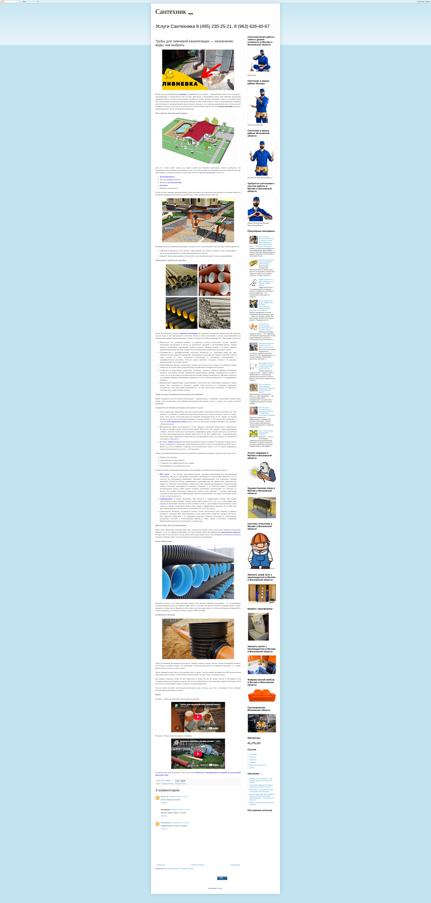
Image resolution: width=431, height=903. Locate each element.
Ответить (164, 803)
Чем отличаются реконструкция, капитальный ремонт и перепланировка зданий (267, 388)
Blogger (219, 888)
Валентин (164, 796)
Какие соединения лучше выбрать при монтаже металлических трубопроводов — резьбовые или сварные (261, 305)
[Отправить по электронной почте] (176, 781)
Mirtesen (253, 757)
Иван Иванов (166, 823)
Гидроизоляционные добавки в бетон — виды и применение (266, 345)
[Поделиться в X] (180, 781)
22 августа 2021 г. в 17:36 (178, 796)
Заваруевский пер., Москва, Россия (174, 784)
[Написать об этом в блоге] (178, 781)
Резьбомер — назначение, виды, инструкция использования (262, 790)
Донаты (252, 768)
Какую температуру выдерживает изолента (266, 433)
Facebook (253, 754)
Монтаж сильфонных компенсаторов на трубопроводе (266, 262)
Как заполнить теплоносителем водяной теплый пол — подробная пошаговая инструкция (267, 411)
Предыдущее (235, 865)
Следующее (160, 865)
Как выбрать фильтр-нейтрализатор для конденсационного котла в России (266, 366)
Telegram (253, 762)
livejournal (253, 760)
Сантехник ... (174, 12)
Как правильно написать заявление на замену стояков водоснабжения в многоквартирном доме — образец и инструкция (262, 241)
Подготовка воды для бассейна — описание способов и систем (262, 786)
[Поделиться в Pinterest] (184, 781)
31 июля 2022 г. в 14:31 (180, 823)
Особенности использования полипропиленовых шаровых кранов (266, 326)
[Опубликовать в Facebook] (182, 781)
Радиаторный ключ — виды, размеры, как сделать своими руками (267, 282)
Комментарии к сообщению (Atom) (181, 868)
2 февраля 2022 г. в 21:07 (180, 809)
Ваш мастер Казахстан (258, 765)
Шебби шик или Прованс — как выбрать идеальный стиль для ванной (261, 780)
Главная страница (197, 865)
